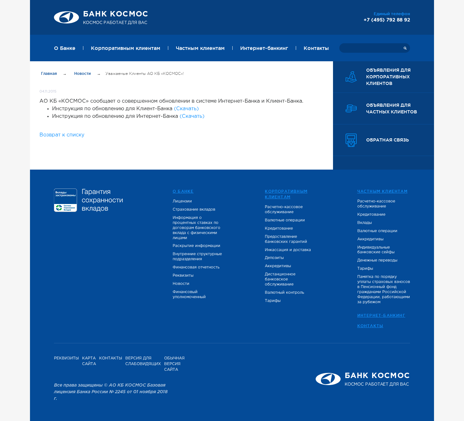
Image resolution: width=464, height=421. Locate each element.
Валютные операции (285, 220)
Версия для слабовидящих (143, 361)
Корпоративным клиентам (125, 48)
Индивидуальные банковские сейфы (376, 250)
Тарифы (273, 301)
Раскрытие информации (196, 246)
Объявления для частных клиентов (391, 108)
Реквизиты (183, 275)
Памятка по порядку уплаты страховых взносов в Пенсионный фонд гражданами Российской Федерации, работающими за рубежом (383, 289)
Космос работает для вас (115, 18)
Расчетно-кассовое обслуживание (284, 209)
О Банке (64, 48)
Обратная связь (387, 139)
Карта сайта (89, 361)
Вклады (364, 223)
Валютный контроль (284, 292)
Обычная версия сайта (174, 364)
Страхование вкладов (194, 209)
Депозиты (274, 258)
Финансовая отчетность (196, 267)
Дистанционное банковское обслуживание (280, 279)
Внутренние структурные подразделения (197, 256)
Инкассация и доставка (288, 250)
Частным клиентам (200, 48)
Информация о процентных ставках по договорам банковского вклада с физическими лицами (196, 228)
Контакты (316, 48)
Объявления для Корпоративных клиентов (388, 77)
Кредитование (279, 228)
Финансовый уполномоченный (189, 294)
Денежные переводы (377, 260)
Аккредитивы (278, 266)
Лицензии (182, 201)
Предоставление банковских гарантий (286, 239)
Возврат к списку (61, 135)
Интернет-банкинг (264, 48)
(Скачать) (186, 108)
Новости (83, 73)
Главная (49, 73)
